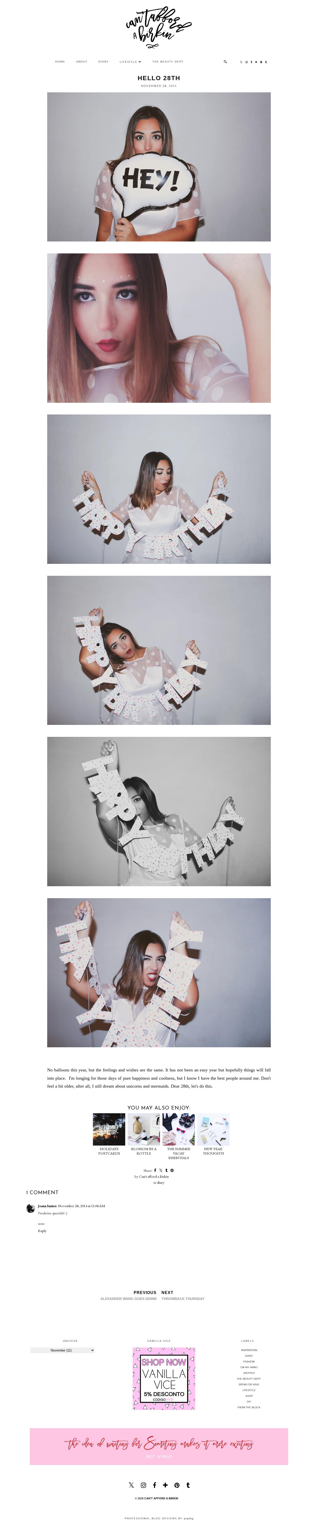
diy (249, 1401)
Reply (42, 1230)
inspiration (249, 1350)
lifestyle (249, 1390)
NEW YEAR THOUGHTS (213, 1151)
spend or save (248, 1384)
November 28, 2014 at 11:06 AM (81, 1205)
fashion (249, 1361)
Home (60, 61)
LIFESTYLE (128, 61)
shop (249, 1396)
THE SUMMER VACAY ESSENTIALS (179, 1153)
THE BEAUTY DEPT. (168, 61)
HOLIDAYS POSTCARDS (109, 1151)
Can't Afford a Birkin (161, 1498)
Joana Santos (47, 1205)
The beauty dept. (249, 1378)
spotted (249, 1373)
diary (160, 1182)
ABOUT (81, 61)
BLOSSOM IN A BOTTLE (144, 1151)
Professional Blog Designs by (159, 1518)
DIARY (103, 61)
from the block (249, 1407)
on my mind (248, 1367)
